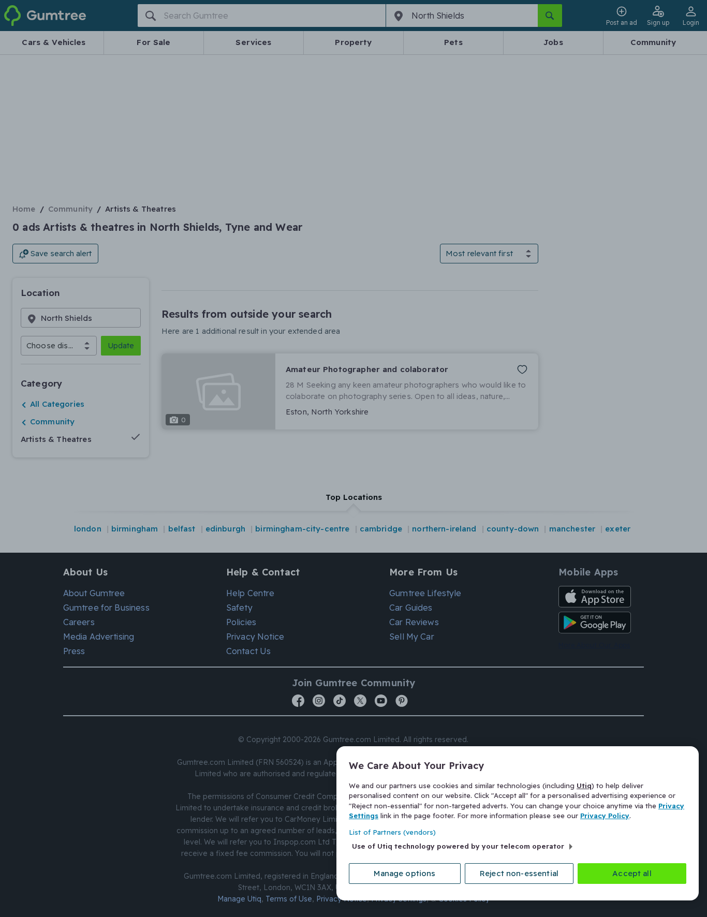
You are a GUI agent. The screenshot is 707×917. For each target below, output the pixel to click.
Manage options (404, 873)
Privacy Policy (604, 815)
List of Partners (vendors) (392, 832)
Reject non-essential (519, 873)
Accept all (632, 873)
